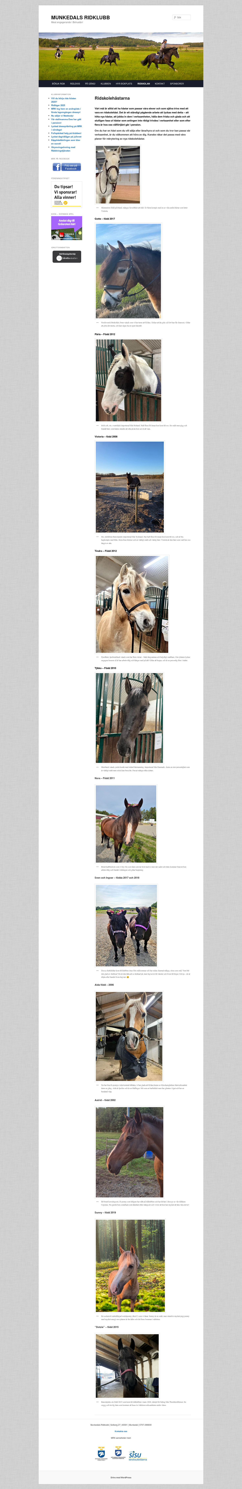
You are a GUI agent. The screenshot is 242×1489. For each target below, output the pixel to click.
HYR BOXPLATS (124, 83)
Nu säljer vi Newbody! (62, 115)
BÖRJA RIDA (58, 83)
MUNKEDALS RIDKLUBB (80, 17)
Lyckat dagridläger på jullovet (66, 136)
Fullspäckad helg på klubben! (66, 133)
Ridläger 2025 (58, 105)
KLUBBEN (106, 83)
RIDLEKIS (75, 83)
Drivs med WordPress (121, 1477)
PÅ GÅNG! (90, 83)
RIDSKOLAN (143, 83)
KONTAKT (160, 83)
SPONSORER (177, 83)
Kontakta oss (121, 1431)
